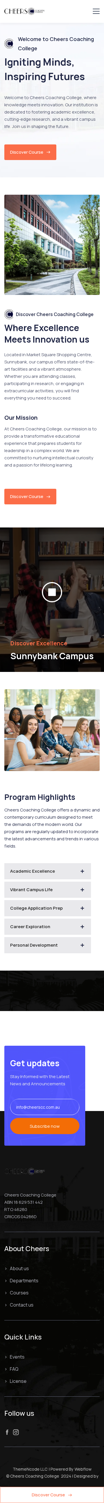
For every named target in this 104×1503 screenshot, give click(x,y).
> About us (16, 1268)
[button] (96, 11)
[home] (24, 11)
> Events (14, 1357)
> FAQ (11, 1369)
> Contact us (19, 1305)
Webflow (83, 1469)
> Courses (16, 1293)
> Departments (21, 1280)
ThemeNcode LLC (30, 1469)
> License (15, 1381)
